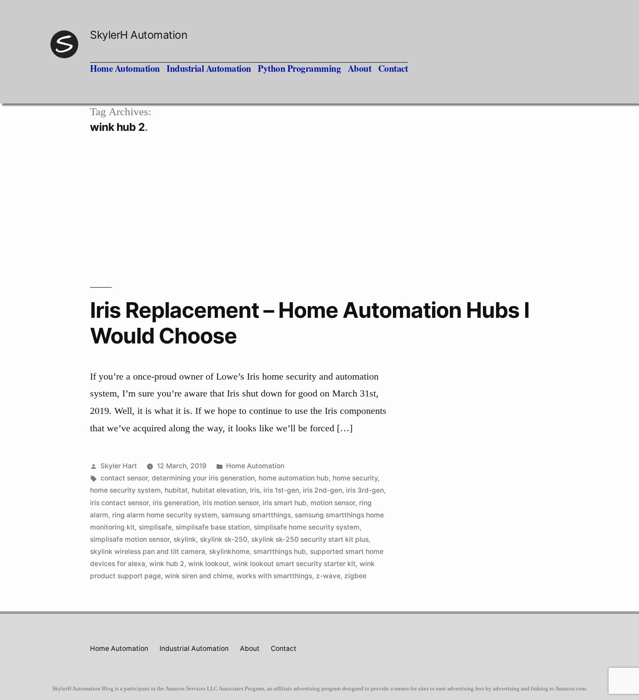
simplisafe (155, 527)
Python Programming (299, 68)
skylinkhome (229, 551)
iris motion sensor (231, 503)
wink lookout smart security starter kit (294, 564)
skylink (184, 539)
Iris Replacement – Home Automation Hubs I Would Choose (309, 323)
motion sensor (332, 503)
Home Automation (125, 68)
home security (355, 478)
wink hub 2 (166, 564)
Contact (393, 68)
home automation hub (294, 478)
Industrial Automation (208, 68)
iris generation (176, 503)
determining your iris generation (203, 478)
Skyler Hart (118, 466)
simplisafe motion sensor (130, 539)
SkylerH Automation (138, 34)
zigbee (355, 576)
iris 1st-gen (281, 490)
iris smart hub (284, 503)
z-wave (328, 576)
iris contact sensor (119, 503)
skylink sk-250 (223, 539)
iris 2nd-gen (322, 490)
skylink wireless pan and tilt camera (147, 551)
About (360, 68)
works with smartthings (274, 576)
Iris (255, 490)
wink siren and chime (199, 576)
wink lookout (208, 564)
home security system (125, 490)
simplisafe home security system (306, 527)
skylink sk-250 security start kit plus (310, 539)
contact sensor (124, 478)
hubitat (176, 490)
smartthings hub (279, 551)
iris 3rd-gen (365, 490)
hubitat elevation (219, 490)
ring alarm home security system (164, 515)
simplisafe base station (213, 527)
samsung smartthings (256, 515)
